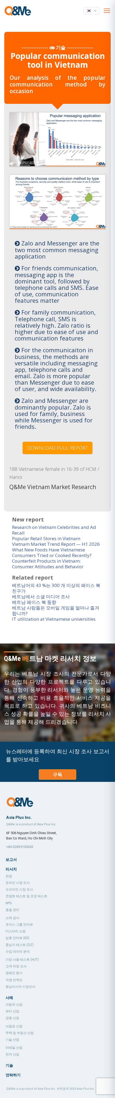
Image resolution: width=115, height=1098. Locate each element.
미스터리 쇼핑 (16, 931)
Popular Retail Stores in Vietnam (46, 538)
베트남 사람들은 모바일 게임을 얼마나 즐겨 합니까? (55, 610)
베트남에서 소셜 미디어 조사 (41, 596)
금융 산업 (12, 1018)
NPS (8, 903)
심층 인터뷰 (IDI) (17, 938)
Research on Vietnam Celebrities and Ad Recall (54, 530)
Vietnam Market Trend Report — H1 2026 (56, 544)
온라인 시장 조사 (18, 883)
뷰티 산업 (12, 1011)
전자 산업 (12, 1054)
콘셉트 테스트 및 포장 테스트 (26, 896)
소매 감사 (12, 918)
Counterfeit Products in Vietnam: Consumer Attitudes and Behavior (47, 564)
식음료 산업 (14, 1026)
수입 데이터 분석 (18, 951)
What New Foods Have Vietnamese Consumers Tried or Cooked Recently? (51, 552)
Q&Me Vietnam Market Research (52, 487)
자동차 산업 (14, 1004)
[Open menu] (107, 11)
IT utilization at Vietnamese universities (53, 619)
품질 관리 (12, 910)
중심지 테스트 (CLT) (20, 945)
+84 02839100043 (19, 847)
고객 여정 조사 (16, 966)
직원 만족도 (14, 980)
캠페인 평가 (14, 973)
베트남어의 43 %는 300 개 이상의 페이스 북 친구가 (56, 588)
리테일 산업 (14, 1048)
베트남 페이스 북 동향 (34, 602)
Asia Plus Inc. (86, 1088)
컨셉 (9, 876)
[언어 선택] (91, 10)
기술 (9, 1065)
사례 (9, 997)
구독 (57, 774)
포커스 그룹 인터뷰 (19, 924)
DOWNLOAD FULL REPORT (57, 447)
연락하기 (13, 1075)
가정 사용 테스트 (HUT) (22, 959)
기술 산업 (12, 1040)
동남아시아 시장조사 (20, 987)
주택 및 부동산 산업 (20, 1033)
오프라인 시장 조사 (19, 889)
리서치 (11, 869)
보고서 (11, 859)
